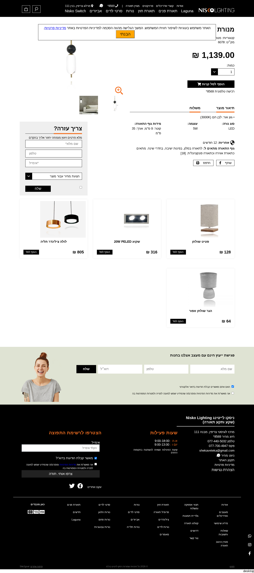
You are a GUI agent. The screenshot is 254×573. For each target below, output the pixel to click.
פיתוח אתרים (36, 566)
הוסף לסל (178, 252)
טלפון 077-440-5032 (221, 441)
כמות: (230, 65)
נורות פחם (104, 519)
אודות (180, 5)
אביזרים (96, 11)
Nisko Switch (75, 11)
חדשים (77, 512)
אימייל (96, 442)
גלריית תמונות (190, 515)
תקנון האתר (226, 460)
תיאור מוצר (225, 108)
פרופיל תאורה (161, 512)
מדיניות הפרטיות (68, 464)
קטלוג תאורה (191, 523)
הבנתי (125, 34)
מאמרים (164, 534)
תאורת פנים (168, 11)
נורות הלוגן (104, 512)
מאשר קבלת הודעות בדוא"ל (74, 458)
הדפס (206, 163)
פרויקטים (147, 5)
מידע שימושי (221, 523)
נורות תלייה (133, 526)
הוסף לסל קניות (212, 84)
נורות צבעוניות (102, 526)
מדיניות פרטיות (224, 465)
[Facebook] (249, 553)
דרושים (194, 530)
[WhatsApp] (249, 536)
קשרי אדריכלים (165, 5)
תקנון (232, 566)
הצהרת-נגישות (223, 470)
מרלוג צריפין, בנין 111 (77, 5)
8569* (111, 5)
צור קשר (193, 538)
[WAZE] (101, 6)
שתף (228, 163)
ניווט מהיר (227, 455)
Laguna (187, 11)
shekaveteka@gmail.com (216, 450)
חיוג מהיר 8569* (223, 436)
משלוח (194, 108)
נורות (130, 11)
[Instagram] (249, 544)
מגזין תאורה (132, 5)
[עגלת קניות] (26, 9)
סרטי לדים (114, 11)
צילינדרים (163, 519)
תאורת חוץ (146, 11)
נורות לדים (163, 526)
